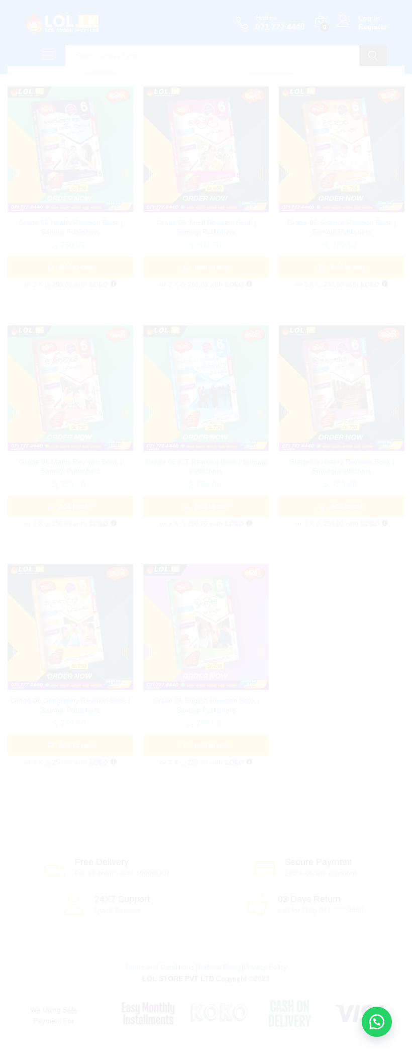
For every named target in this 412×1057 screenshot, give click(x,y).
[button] (377, 1022)
